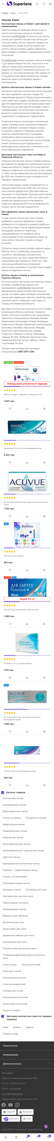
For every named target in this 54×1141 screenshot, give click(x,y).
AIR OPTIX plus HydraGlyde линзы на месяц (21, 610)
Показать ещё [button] (10, 1034)
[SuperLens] (19, 4)
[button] (3, 3)
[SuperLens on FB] (4, 1105)
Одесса (30, 1027)
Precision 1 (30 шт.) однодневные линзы (20, 771)
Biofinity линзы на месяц (14, 556)
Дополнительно (12, 1064)
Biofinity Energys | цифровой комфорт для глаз (23, 394)
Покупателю (10, 1046)
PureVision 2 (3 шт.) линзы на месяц (18, 663)
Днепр (17, 1027)
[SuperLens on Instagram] (17, 1105)
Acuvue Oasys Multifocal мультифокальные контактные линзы (26, 503)
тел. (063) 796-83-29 (12, 1094)
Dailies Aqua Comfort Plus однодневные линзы (23, 448)
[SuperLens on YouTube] (10, 1105)
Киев (5, 1027)
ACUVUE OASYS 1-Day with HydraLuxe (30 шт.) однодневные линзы (22, 718)
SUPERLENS (19, 36)
